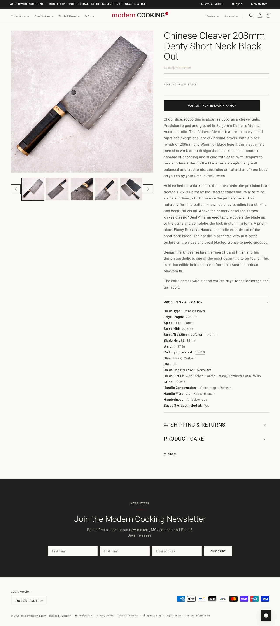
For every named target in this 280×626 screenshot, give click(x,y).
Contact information (197, 615)
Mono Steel (204, 370)
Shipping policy (152, 615)
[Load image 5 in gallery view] (131, 189)
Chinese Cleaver (194, 311)
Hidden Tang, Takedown (215, 388)
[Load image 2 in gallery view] (57, 189)
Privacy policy (104, 615)
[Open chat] (266, 615)
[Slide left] (16, 189)
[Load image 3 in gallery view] (82, 189)
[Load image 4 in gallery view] (106, 189)
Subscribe (218, 551)
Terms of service (127, 615)
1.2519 (200, 352)
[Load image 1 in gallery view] (33, 189)
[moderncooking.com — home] (140, 15)
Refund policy (83, 615)
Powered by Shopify (59, 615)
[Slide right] (148, 189)
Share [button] (172, 454)
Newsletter (259, 4)
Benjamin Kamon (179, 67)
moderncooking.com (33, 615)
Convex (181, 382)
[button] (20, 16)
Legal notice (173, 615)
